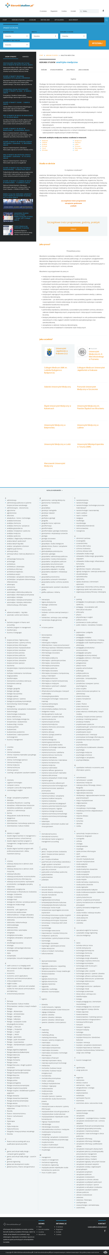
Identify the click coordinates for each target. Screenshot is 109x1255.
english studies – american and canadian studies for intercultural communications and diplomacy (21, 988)
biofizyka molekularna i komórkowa (19, 673)
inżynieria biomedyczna (49, 724)
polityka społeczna (82, 676)
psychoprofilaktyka (82, 760)
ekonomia (10, 907)
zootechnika (80, 1208)
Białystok (45, 141)
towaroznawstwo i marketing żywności (89, 1017)
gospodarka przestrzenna (50, 577)
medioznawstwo (47, 1089)
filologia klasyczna (13, 1075)
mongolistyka (46, 1134)
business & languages (14, 633)
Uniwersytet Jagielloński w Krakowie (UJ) (62, 351)
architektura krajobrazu (15, 572)
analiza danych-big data (15, 544)
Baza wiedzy (73, 20)
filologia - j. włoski (13, 1034)
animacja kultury (12, 551)
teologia (79, 999)
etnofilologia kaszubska (15, 943)
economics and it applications (17, 976)
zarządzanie (80, 1116)
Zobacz (73, 229)
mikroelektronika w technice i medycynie (55, 1129)
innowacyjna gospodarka (50, 696)
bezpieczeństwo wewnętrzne (17, 658)
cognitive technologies (14, 783)
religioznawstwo (81, 803)
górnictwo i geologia (48, 554)
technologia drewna (83, 956)
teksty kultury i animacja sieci (86, 994)
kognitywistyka (46, 897)
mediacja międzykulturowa (51, 1083)
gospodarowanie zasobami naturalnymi (55, 587)
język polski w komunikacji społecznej (54, 872)
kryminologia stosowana (50, 943)
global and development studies (18, 1164)
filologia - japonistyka (14, 1037)
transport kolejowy (82, 1030)
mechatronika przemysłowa (51, 1078)
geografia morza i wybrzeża (51, 523)
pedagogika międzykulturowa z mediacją (90, 640)
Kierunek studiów (66, 32)
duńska (9, 813)
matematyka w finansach (50, 1058)
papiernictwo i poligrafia (84, 632)
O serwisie (43, 11)
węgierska (79, 1078)
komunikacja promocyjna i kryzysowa (54, 920)
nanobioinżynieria (82, 500)
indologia (45, 640)
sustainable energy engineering (86, 933)
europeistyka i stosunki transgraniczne (20, 958)
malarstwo (45, 1030)
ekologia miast (12, 899)
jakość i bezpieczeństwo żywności (53, 854)
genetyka (45, 505)
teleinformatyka (81, 996)
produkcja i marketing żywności (87, 719)
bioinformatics (12, 630)
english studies (12, 983)
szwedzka (79, 923)
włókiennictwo (81, 1090)
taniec (78, 943)
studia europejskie (82, 874)
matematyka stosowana (50, 1050)
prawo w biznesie (82, 709)
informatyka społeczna (49, 668)
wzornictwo (80, 1101)
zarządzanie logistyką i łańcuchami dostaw (90, 1162)
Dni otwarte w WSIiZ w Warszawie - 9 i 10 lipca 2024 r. (18, 116)
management (46, 1157)
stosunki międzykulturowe (85, 859)
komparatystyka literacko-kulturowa (54, 902)
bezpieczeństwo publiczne (16, 655)
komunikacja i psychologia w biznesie (54, 918)
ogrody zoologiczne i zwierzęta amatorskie (91, 571)
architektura (11, 564)
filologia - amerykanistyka (15, 1014)
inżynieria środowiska (49, 801)
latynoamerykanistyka (49, 961)
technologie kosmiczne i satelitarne (88, 986)
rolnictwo (79, 818)
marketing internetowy (49, 1037)
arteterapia (11, 584)
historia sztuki (46, 610)
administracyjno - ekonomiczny (17, 508)
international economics (50, 836)
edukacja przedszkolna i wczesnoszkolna (21, 876)
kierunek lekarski (47, 890)
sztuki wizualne (81, 920)
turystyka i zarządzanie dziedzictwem (89, 1045)
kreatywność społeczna (50, 936)
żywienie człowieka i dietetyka (52, 1017)
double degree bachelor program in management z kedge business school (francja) (20, 843)
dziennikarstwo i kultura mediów (18, 826)
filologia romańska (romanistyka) (18, 1085)
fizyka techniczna (13, 1129)
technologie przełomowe (84, 991)
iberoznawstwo (47, 635)
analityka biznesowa (14, 521)
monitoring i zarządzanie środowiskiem (55, 1137)
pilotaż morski (81, 666)
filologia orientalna (13, 1078)
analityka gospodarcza (14, 528)
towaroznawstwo (82, 1014)
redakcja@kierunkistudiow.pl (97, 1227)
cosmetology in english (15, 790)
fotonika (10, 1134)
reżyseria (79, 813)
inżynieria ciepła (47, 729)
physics (78, 615)
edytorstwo (11, 887)
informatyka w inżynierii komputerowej (55, 681)
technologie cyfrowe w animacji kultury (89, 976)
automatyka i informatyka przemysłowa (20, 595)
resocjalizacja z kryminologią (86, 808)
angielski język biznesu (14, 549)
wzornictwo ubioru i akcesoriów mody (89, 1103)
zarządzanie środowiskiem (85, 1177)
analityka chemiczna (14, 523)
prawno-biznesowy (82, 696)
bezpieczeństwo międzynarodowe (19, 648)
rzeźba (78, 826)
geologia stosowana (48, 538)
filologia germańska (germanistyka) (18, 1070)
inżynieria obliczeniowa (49, 775)
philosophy (80, 612)
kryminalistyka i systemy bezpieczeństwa (55, 938)
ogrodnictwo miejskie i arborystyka (88, 569)
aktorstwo (10, 515)
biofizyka (10, 671)
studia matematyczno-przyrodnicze (88, 877)
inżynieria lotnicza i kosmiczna (52, 755)
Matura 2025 (45, 20)
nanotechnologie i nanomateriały (87, 510)
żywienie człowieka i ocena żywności (54, 1022)
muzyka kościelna (48, 1142)
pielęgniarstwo (81, 663)
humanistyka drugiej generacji (52, 620)
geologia (44, 536)
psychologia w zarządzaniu (85, 757)
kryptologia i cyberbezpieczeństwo (53, 946)
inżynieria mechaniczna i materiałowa (54, 760)
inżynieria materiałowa (49, 757)
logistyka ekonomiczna (49, 979)
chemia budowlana (13, 752)
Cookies (64, 11)
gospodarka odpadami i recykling (53, 569)
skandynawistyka (82, 846)
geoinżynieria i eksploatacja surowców (55, 533)
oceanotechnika (81, 543)
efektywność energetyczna (16, 889)
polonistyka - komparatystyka (86, 678)
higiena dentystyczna (49, 602)
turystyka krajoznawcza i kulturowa (88, 1048)
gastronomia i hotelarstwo (51, 503)
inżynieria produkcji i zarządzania (53, 796)
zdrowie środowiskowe (84, 1195)
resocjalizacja (80, 806)
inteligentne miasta (48, 711)
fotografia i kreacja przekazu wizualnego (20, 1131)
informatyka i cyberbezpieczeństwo (54, 660)
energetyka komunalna (15, 935)
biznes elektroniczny (14, 717)
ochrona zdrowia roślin (84, 551)
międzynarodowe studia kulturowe (53, 1114)
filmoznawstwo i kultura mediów (18, 1004)
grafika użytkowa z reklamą (51, 592)
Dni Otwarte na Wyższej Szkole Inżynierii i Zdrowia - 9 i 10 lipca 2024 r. (17, 156)
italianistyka (45, 821)
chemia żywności (12, 770)
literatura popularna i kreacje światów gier (56, 971)
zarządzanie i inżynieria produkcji (87, 1131)
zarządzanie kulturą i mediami (86, 1157)
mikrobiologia (46, 1124)
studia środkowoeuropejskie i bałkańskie (90, 892)
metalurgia (45, 1104)
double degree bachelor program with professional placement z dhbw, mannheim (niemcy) (20, 851)
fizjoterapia (11, 1121)
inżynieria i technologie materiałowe (54, 747)
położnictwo (80, 681)
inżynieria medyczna (48, 765)
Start (5, 20)
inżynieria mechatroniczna (50, 763)
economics (11, 973)
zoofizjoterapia (81, 1202)
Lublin (77, 144)
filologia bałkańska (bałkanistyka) (18, 1052)
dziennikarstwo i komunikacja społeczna (21, 823)
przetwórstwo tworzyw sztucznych (88, 740)
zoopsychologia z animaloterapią (87, 1205)
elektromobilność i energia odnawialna (20, 915)
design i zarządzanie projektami (18, 798)
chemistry (10, 780)
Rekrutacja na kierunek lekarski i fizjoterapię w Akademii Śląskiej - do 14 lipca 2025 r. (17, 195)
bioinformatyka (12, 678)
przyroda (79, 742)
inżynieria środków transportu (52, 798)
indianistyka (46, 637)
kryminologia (46, 941)
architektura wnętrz (13, 574)
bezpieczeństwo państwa (15, 653)
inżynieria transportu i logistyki (52, 809)
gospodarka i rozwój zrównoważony (54, 559)
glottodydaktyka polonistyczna (52, 551)
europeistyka (11, 956)
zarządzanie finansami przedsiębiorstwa (90, 1126)
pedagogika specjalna (83, 653)
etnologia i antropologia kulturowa (19, 948)
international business (49, 834)
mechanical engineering (50, 1162)
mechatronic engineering (50, 1165)
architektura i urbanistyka (15, 567)
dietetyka (10, 800)
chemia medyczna (13, 765)
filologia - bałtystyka (13, 1019)
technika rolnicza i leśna (84, 945)
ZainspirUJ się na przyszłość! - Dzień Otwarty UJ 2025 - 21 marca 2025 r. (17, 91)
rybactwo (79, 823)
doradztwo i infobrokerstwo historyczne (20, 805)
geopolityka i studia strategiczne (53, 544)
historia (44, 607)
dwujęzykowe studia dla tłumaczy (18, 816)
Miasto (34, 32)
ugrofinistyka (80, 1068)
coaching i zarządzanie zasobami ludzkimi (21, 773)
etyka (9, 953)
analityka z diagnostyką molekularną (19, 538)
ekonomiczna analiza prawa (16, 912)
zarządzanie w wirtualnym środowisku (89, 1187)
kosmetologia (46, 928)
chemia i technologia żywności (17, 760)
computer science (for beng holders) (19, 788)
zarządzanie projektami (84, 1172)
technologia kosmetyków (84, 963)
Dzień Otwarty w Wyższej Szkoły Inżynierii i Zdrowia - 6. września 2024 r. (17, 143)
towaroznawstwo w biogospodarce (88, 1019)
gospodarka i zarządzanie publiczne (54, 561)
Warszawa (78, 148)
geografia (45, 521)
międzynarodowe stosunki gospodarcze (55, 1111)
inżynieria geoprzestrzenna (51, 742)
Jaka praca (70, 70)
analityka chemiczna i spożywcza (18, 526)
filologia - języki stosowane (16, 1039)
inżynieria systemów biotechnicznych (54, 806)
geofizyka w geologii (48, 518)
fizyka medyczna (12, 1126)
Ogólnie (44, 70)
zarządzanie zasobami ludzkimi (87, 1190)
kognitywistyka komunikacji (51, 900)
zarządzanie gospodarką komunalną (88, 1128)
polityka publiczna (82, 673)
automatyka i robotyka (15, 597)
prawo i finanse (81, 704)
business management (15, 740)
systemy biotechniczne (84, 897)
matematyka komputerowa (51, 1048)
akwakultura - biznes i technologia (18, 518)
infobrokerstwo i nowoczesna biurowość (55, 645)
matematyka (46, 1043)
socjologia (79, 849)
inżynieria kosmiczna (49, 750)
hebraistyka (45, 600)
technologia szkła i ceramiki (85, 971)
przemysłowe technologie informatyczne (90, 737)
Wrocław (45, 150)
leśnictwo (45, 963)
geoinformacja (46, 526)
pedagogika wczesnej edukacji (86, 655)
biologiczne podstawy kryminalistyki (19, 701)
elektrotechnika (12, 928)
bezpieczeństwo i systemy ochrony (19, 643)
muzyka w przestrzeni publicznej (53, 1147)
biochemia (10, 666)
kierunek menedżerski (49, 895)
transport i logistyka (83, 1027)
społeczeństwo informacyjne (86, 851)
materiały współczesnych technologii (54, 1063)
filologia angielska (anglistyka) (17, 1050)
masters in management (50, 1160)
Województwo (8, 32)
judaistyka (45, 880)
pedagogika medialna (83, 637)
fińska (9, 1119)
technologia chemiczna (84, 953)
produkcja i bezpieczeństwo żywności (89, 717)
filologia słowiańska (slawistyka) (17, 1098)
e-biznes (10, 861)
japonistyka (45, 857)
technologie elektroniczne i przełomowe (90, 979)
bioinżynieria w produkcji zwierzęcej (19, 681)
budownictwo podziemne (16, 732)
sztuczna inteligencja (83, 935)
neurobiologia (81, 523)
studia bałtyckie (81, 867)
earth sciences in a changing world (18, 966)
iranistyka (45, 819)
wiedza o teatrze (82, 1083)
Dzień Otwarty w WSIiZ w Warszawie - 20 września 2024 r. (16, 129)
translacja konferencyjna (84, 1022)
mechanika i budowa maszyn (52, 1068)
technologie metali (82, 989)
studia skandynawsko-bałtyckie (87, 890)
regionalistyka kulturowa (84, 793)
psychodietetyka (81, 745)
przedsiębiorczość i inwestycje (86, 734)
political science (81, 620)
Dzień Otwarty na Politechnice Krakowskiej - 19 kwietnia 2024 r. (17, 168)
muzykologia (46, 1150)
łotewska (45, 1004)
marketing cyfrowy (48, 1035)
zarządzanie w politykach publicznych (89, 1182)
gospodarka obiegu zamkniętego (53, 567)
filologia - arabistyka (14, 1016)
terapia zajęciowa (82, 1012)
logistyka (44, 976)
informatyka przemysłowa (50, 666)
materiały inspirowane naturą (51, 1060)
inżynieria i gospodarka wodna (52, 745)
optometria (80, 579)
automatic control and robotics (18, 615)
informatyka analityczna (50, 658)
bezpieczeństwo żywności (16, 663)
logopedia (45, 986)
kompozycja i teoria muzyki (51, 908)
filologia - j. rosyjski (13, 1032)
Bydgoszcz (78, 141)
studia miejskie (81, 879)
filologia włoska (12, 1103)
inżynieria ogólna (47, 780)
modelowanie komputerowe (51, 1132)
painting (79, 599)
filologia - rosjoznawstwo (15, 1042)
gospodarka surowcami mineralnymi (54, 579)
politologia (80, 671)
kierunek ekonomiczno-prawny (52, 887)
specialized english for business (87, 930)
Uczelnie (32, 20)
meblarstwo (46, 1066)
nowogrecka (80, 531)
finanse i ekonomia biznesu (16, 1114)
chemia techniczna (13, 767)
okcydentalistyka (82, 574)
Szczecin (77, 146)
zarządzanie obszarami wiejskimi (87, 1164)
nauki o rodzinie (81, 515)
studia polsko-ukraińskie (84, 885)
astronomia (11, 587)
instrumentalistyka (48, 706)
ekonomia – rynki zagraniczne (17, 910)
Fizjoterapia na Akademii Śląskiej (21, 227)
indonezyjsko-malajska (49, 643)
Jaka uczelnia (83, 70)
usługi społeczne (82, 1070)
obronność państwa (83, 538)
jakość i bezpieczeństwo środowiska (54, 852)
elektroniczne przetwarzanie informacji (20, 917)
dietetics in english (13, 833)
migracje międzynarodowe (51, 1122)
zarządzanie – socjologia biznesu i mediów (90, 1118)
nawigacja (79, 518)
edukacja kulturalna (13, 874)
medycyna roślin (47, 1094)
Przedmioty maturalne (11, 40)
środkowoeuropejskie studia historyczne (55, 1010)
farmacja (10, 1001)
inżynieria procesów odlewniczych (53, 783)
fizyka (9, 1124)
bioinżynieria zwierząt (14, 683)
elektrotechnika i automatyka (17, 930)
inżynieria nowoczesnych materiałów (54, 773)
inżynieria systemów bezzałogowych (54, 803)
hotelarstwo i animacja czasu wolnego (55, 617)
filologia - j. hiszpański (14, 1029)
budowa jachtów (12, 727)
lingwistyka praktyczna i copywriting (53, 966)
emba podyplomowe (14, 981)
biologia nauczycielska (14, 694)
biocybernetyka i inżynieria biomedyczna (20, 668)
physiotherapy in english (84, 617)
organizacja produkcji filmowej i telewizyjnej (91, 592)
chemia (9, 750)
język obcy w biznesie (49, 869)
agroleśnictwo (11, 513)
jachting (44, 849)
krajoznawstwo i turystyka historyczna (54, 933)
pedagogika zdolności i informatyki (88, 658)
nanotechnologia (82, 503)
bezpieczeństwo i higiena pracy (17, 640)
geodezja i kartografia (49, 510)
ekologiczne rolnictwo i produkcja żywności (21, 902)
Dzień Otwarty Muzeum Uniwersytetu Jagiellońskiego (16, 77)
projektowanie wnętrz (83, 732)
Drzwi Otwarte (10, 56)
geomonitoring (47, 541)
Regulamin (54, 11)
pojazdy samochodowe (84, 668)
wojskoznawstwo (82, 1093)
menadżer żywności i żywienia (52, 1096)
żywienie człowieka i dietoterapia (53, 1020)
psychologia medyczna (84, 752)
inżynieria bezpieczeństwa (50, 722)
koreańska (45, 925)
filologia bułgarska (13, 1057)
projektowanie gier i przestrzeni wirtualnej (90, 727)
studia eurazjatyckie (83, 872)
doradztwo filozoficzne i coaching (18, 803)
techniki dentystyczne (83, 948)
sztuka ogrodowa (82, 915)
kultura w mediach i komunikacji (52, 951)
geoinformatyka (47, 528)
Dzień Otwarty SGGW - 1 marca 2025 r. (16, 103)
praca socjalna (81, 689)
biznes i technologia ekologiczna (18, 719)
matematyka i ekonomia (50, 1045)
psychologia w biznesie (84, 755)
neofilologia (80, 521)
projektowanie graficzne (84, 729)
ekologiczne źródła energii (16, 905)
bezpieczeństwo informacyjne (17, 645)
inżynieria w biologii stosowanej (52, 811)
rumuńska (79, 821)
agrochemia (11, 510)
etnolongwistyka (12, 950)
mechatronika (46, 1076)
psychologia (80, 750)
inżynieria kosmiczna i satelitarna (53, 752)
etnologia (10, 945)
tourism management (83, 1060)
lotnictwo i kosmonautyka (50, 992)
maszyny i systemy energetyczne (53, 1040)
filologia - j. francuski (14, 1027)
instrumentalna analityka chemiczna (54, 709)
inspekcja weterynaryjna (50, 704)
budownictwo (11, 729)
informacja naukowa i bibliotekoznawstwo (56, 648)
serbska (79, 841)
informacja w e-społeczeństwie (52, 650)
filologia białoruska (13, 1055)
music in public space (49, 1173)
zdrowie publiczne (82, 1192)
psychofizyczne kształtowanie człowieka (89, 747)
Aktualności (59, 20)
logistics (44, 999)
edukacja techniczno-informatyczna (19, 879)
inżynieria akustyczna (49, 719)
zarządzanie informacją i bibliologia (88, 1141)
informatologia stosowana (51, 653)
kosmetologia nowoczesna (51, 930)
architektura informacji (14, 569)
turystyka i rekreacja (83, 1042)
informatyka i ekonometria (51, 663)
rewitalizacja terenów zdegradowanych (89, 811)
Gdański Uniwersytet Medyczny (57, 387)
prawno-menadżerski (83, 699)
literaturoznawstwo (48, 974)
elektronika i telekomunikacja (17, 922)
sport (78, 854)
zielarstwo (79, 1197)
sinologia (79, 844)
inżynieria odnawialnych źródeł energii (54, 778)
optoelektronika (81, 577)
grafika (44, 590)
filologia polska (12, 1080)
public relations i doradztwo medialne (89, 625)
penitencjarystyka (82, 660)
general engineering (13, 1162)
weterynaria (80, 1080)
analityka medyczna (13, 533)
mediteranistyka (47, 1091)
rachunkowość (81, 777)
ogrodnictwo (80, 566)
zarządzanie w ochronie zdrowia (87, 1179)
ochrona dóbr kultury (83, 546)
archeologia (11, 561)
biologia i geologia (13, 691)
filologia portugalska (14, 1083)
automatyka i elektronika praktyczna (19, 592)
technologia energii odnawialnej (87, 958)
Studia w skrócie (56, 70)
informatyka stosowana (50, 671)
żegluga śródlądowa (48, 1012)
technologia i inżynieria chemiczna (87, 961)
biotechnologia (12, 711)
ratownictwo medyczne (84, 783)
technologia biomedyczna (85, 950)
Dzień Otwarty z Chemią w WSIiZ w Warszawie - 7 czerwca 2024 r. (17, 182)
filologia (9, 1009)
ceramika (10, 747)
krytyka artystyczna (48, 948)
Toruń (44, 148)
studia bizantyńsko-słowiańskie (87, 869)
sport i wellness (81, 856)
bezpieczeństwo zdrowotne (16, 660)
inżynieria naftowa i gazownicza (52, 770)
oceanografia (80, 541)
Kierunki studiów (18, 20)
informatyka (46, 655)
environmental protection (15, 994)
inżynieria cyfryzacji (48, 732)
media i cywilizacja (48, 1081)
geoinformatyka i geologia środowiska (54, 531)
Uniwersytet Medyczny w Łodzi (57, 444)
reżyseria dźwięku (82, 816)
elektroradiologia (13, 925)
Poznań (44, 146)
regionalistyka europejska (85, 790)
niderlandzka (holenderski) (85, 526)
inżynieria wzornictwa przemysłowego (54, 814)
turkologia (79, 1032)
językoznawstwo (47, 875)
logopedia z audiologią (49, 989)
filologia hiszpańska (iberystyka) (17, 1073)
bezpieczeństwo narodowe (16, 650)
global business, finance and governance (21, 1167)
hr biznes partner (47, 627)
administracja (11, 500)
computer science (13, 785)
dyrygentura (11, 818)
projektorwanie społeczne (85, 724)
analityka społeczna (13, 536)
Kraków (44, 144)
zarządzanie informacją (84, 1139)
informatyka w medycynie (50, 683)
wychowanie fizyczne (83, 1098)
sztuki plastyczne (82, 918)
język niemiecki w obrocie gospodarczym (56, 867)
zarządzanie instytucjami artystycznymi (89, 1149)
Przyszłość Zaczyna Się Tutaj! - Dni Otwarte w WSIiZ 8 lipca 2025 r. (18, 64)
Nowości (25, 56)
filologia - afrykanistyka (14, 1011)
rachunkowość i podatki (84, 780)
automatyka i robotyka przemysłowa (19, 600)
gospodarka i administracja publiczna (54, 556)
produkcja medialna (83, 722)
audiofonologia (12, 590)
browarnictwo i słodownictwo (17, 722)
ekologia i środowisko (14, 894)
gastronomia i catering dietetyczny (53, 500)
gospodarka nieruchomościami (52, 564)
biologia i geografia (13, 689)
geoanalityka (46, 508)
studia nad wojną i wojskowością (87, 882)
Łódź (76, 150)
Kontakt (73, 11)
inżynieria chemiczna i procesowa (53, 727)
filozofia (9, 1111)
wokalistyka (80, 1095)
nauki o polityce (81, 513)
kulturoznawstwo (47, 953)
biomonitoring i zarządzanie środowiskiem (21, 709)
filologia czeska (12, 1062)
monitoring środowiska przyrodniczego (55, 1140)
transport (79, 1025)
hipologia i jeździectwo (49, 605)
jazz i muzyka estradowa (50, 859)
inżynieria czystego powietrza (51, 734)
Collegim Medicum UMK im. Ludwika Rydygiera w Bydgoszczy (55, 370)
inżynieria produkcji (48, 793)
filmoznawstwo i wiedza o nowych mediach (22, 1006)
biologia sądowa (12, 696)
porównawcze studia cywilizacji (86, 622)
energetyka (10, 933)
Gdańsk (44, 142)
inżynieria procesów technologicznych (54, 786)
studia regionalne (82, 887)
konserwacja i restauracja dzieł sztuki (54, 923)
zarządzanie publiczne (84, 1174)
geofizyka (45, 515)
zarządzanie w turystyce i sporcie (87, 1185)
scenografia (80, 839)
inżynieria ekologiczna (49, 740)
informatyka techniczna (49, 678)
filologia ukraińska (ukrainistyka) (17, 1101)
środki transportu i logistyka (51, 1007)
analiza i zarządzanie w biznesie (18, 546)
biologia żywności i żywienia (16, 699)
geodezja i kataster (48, 513)
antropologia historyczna (15, 559)
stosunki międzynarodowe (85, 862)
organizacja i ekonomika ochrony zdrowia (90, 587)
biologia (9, 686)
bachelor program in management (19, 627)
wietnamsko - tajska (83, 1085)
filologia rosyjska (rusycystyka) (17, 1088)
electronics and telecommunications (19, 978)
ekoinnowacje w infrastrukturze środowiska (22, 892)
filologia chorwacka (13, 1060)
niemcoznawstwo (82, 528)
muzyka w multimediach (50, 1145)
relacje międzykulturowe (84, 800)
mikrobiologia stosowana (50, 1127)
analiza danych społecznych (16, 541)
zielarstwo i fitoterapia (84, 1200)
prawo (78, 701)
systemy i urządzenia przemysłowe (88, 900)
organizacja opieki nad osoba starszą (89, 589)
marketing (45, 1032)
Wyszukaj (97, 43)
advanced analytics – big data (17, 612)
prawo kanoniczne (82, 706)
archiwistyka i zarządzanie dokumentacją (21, 577)
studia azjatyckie (82, 864)
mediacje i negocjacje (49, 1086)
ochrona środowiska (83, 548)
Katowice (78, 142)
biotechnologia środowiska (16, 714)
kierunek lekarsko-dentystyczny (52, 892)
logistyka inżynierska (48, 984)
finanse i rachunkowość (15, 1116)
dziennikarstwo (12, 821)
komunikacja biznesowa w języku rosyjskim (56, 915)
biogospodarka (12, 676)
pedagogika (80, 635)
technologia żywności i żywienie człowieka (90, 973)
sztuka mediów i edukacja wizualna (88, 913)
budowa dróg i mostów (15, 724)
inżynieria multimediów (49, 768)
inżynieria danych (47, 737)
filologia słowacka (13, 1096)
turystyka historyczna (83, 1035)
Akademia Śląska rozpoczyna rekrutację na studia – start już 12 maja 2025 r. (23, 216)
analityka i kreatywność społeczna (18, 531)
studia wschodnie (82, 895)
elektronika (11, 920)
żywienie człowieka (48, 1015)
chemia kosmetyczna (14, 762)
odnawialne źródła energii (85, 554)
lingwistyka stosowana (49, 969)
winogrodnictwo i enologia (85, 1088)
